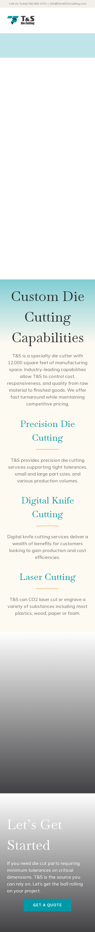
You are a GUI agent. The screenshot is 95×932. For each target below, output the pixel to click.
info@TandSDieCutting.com (68, 3)
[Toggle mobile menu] (86, 22)
